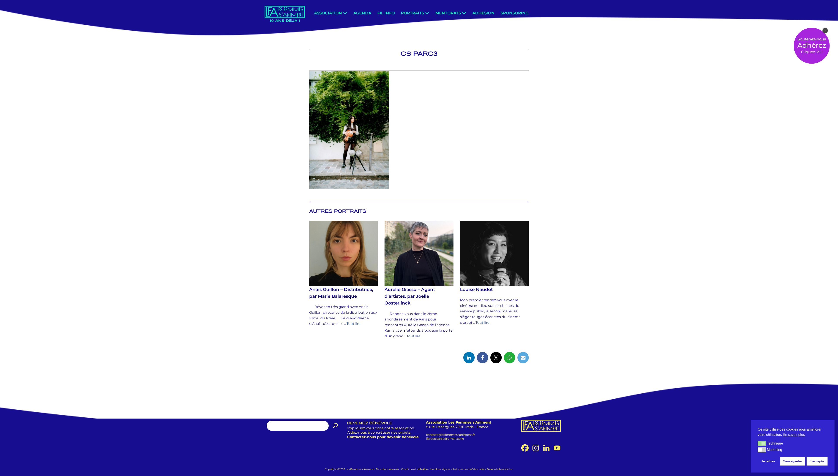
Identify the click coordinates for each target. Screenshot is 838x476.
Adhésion (483, 13)
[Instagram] (536, 448)
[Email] (523, 357)
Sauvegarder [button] (792, 461)
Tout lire (354, 324)
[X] (496, 357)
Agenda (362, 13)
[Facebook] (482, 357)
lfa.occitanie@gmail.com (445, 439)
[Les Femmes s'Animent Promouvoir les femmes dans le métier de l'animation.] (285, 13)
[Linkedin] (469, 357)
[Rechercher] (335, 425)
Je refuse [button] (768, 461)
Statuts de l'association (500, 469)
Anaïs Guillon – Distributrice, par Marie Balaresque (341, 293)
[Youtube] (557, 448)
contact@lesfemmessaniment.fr (450, 434)
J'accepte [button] (817, 461)
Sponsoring (515, 13)
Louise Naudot (476, 289)
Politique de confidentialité (468, 469)
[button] (345, 13)
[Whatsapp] (509, 357)
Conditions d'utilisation (414, 469)
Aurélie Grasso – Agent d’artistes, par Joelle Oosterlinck (410, 296)
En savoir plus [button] (794, 434)
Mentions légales (440, 469)
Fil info (386, 13)
